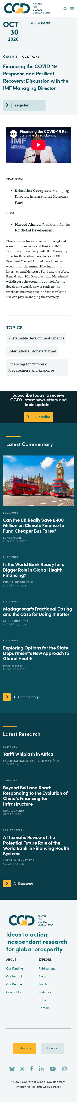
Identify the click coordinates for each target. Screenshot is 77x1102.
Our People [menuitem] (14, 984)
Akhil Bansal (13, 621)
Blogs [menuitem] (42, 976)
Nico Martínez (48, 761)
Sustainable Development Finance (36, 338)
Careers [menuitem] (43, 1008)
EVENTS (11, 57)
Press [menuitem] (42, 1000)
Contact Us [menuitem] (13, 992)
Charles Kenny (14, 810)
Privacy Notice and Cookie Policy (38, 1087)
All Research (23, 884)
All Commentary (26, 697)
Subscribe (24, 1048)
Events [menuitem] (42, 984)
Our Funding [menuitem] (14, 968)
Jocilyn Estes (13, 665)
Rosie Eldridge (14, 582)
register (22, 105)
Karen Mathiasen (16, 761)
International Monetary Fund (32, 351)
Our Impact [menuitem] (14, 976)
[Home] (38, 8)
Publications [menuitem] (46, 968)
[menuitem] (65, 9)
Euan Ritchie (12, 537)
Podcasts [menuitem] (44, 992)
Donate (52, 1048)
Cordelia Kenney (16, 860)
